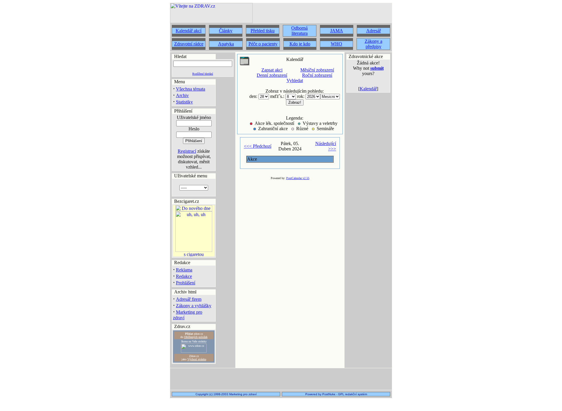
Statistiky (184, 101)
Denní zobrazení (272, 75)
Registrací (187, 151)
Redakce (184, 276)
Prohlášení (185, 282)
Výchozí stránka (196, 359)
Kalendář (368, 88)
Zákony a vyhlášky (193, 305)
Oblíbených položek (196, 337)
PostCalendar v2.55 (297, 178)
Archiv (182, 95)
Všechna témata (190, 88)
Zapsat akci (271, 69)
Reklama (184, 269)
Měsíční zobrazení (317, 69)
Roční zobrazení (317, 75)
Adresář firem (188, 299)
